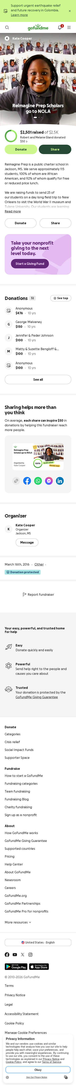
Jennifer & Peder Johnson (34, 335)
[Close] (70, 11)
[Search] (7, 27)
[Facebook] (27, 481)
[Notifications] (60, 27)
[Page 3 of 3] (41, 117)
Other (39, 564)
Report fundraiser (41, 594)
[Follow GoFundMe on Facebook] (7, 955)
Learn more (19, 15)
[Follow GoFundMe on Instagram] (30, 955)
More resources (16, 922)
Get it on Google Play (16, 966)
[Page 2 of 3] (39, 117)
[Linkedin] (60, 481)
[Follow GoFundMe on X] (23, 955)
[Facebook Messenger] (49, 481)
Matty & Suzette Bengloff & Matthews (36, 349)
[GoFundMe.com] (38, 27)
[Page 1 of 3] (35, 117)
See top (62, 298)
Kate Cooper (25, 525)
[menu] (69, 27)
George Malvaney (29, 322)
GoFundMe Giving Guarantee (37, 697)
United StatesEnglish (40, 942)
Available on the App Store (39, 966)
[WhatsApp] (38, 481)
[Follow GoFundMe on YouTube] (15, 955)
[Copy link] (16, 481)
